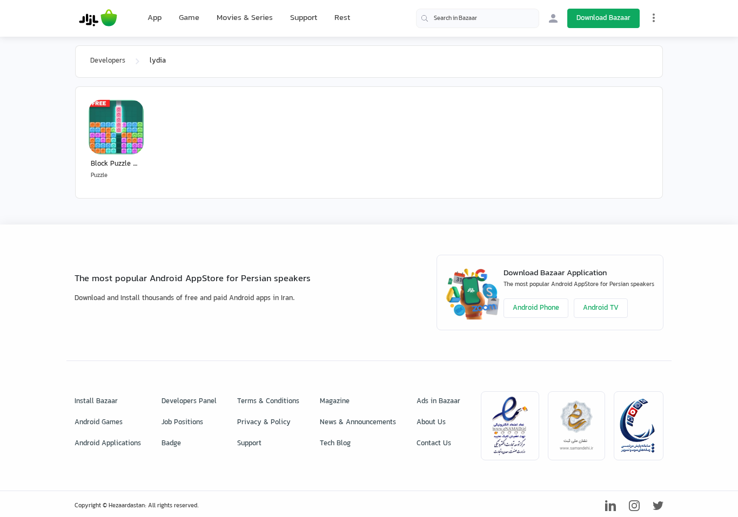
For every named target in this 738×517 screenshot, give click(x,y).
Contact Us (434, 444)
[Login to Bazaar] (553, 18)
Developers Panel (189, 401)
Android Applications (108, 444)
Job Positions (182, 422)
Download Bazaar (603, 18)
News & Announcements (358, 422)
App (154, 18)
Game (189, 18)
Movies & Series (245, 18)
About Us (431, 422)
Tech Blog (335, 444)
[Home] (98, 18)
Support (303, 18)
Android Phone (536, 308)
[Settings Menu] (653, 18)
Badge (171, 444)
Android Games (99, 422)
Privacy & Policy (264, 422)
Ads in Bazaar (438, 401)
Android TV (601, 308)
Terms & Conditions (268, 401)
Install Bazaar (96, 401)
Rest (342, 18)
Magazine (335, 401)
